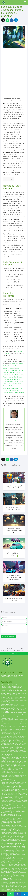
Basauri (7, 712)
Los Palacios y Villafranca (12, 787)
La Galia (20, 768)
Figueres (23, 755)
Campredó (22, 723)
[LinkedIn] (12, 20)
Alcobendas (14, 689)
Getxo (21, 758)
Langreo (11, 775)
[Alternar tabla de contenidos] (10, 179)
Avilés (6, 705)
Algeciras (13, 690)
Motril (25, 800)
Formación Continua (14, 366)
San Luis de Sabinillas (15, 836)
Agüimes (8, 686)
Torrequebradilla (18, 874)
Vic (7, 882)
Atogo (16, 704)
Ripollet (9, 828)
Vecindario (10, 879)
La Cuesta (7, 768)
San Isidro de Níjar (9, 835)
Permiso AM (14, 364)
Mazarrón (16, 794)
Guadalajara (8, 762)
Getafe (17, 758)
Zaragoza (17, 890)
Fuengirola (7, 757)
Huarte (21, 762)
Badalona (14, 707)
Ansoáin (10, 697)
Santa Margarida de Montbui (13, 854)
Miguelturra (16, 796)
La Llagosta (11, 771)
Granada (8, 761)
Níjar (22, 803)
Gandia (8, 758)
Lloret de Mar (7, 785)
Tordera (21, 869)
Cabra (5, 719)
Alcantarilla (7, 689)
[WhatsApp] (7, 20)
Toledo (6, 869)
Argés (12, 700)
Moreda (15, 800)
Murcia (4, 801)
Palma (9, 808)
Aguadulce (22, 685)
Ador (17, 685)
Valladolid (24, 876)
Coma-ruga (8, 739)
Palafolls (24, 807)
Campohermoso (15, 723)
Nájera (19, 801)
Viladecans (15, 882)
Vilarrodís (7, 886)
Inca (7, 765)
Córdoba (14, 739)
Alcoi (19, 689)
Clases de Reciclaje (9, 368)
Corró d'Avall (12, 740)
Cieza (21, 736)
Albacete (14, 686)
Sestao (15, 864)
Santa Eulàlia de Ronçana (14, 851)
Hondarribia (15, 762)
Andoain (21, 696)
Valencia (19, 876)
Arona (21, 700)
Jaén (18, 765)
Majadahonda (9, 792)
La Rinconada (9, 772)
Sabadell (8, 832)
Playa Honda (10, 817)
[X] (3, 20)
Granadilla (13, 761)
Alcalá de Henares (11, 687)
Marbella (12, 793)
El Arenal (7, 747)
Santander (8, 858)
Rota (11, 831)
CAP (6, 366)
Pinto (7, 815)
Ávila (2, 705)
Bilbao (13, 714)
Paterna (21, 810)
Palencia (4, 808)
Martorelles (5, 794)
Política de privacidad (12, 675)
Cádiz (4, 721)
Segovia (6, 864)
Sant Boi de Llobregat (14, 844)
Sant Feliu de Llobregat (12, 847)
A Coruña (3, 685)
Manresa (7, 793)
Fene (14, 755)
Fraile (2, 757)
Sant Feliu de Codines (12, 846)
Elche (7, 751)
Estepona (9, 755)
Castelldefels (9, 730)
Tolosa (10, 869)
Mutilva (14, 801)
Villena (13, 889)
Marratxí (24, 793)
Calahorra (14, 721)
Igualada (13, 764)
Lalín (6, 775)
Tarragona (7, 868)
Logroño (20, 785)
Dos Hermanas (13, 746)
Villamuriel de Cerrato (11, 888)
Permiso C (7, 812)
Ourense (9, 807)
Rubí (15, 831)
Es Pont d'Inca (8, 753)
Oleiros (14, 806)
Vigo (10, 882)
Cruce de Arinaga (13, 742)
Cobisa (7, 737)
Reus (19, 826)
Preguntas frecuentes (11, 676)
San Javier (18, 835)
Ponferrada (7, 818)
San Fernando (5, 833)
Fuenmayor (22, 757)
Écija (2, 747)
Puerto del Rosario (11, 822)
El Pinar (10, 748)
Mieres (11, 796)
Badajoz (9, 707)
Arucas (7, 704)
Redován (14, 825)
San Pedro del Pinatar (15, 838)
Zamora (12, 890)
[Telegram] (16, 20)
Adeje (13, 685)
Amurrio (15, 696)
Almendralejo (21, 693)
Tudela (22, 875)
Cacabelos (10, 719)
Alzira (10, 696)
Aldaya (8, 690)
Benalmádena (13, 712)
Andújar (5, 697)
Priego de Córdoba (10, 821)
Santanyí (14, 858)
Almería (7, 694)
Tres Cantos (16, 875)
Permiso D (13, 812)
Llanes (12, 783)
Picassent (9, 814)
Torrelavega (8, 872)
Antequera (16, 697)
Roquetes (6, 831)
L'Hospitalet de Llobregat (13, 767)
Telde (13, 868)
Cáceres (16, 719)
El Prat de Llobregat (18, 748)
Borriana (14, 716)
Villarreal (8, 889)
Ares (12, 698)
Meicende (22, 794)
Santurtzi (15, 863)
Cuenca (12, 743)
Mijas (22, 796)
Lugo (12, 789)
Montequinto (9, 800)
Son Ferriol (16, 865)
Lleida (17, 783)
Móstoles (20, 800)
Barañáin (19, 708)
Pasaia (16, 810)
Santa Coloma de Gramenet (12, 850)
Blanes (17, 714)
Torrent (4, 874)
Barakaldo (13, 708)
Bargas (15, 710)
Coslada (6, 742)
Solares (4, 865)
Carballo (18, 726)
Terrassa (17, 868)
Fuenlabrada (15, 757)
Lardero (22, 775)
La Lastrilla (8, 769)
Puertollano (8, 825)
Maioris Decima (9, 790)
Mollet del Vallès (10, 799)
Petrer (4, 814)
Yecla (7, 890)
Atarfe (11, 704)
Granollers (19, 761)
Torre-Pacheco (9, 871)
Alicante (8, 693)
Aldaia (3, 690)
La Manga (17, 771)
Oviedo (14, 807)
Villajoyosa (14, 886)
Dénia (11, 744)
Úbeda (3, 876)
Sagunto (14, 832)
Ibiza (9, 764)
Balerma (7, 708)
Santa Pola (9, 857)
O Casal (9, 804)
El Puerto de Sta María (11, 750)
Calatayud (20, 721)
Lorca (8, 786)
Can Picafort (3, 725)
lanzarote (16, 775)
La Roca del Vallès (18, 772)
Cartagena (18, 729)
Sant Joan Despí (12, 849)
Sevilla (20, 864)
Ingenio (11, 765)
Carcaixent (5, 729)
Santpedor (9, 863)
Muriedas (9, 801)
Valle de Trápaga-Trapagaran (6, 878)
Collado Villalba (14, 737)
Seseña (11, 864)
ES (3, 753)
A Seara (9, 685)
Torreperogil (10, 874)
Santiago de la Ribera (13, 860)
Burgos (19, 716)
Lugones (17, 789)
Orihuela (3, 807)
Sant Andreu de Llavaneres (12, 843)
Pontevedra (14, 818)
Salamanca (20, 832)
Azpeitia (15, 705)
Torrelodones (15, 872)
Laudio (6, 780)
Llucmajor (14, 785)
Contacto (3, 675)
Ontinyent (23, 806)
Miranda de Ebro (8, 797)
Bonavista (8, 716)
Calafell (9, 721)
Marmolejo (18, 793)
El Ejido (12, 747)
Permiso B (12, 811)
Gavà (13, 758)
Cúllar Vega (18, 743)
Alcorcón (24, 689)
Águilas (3, 686)
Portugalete (9, 819)
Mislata (15, 797)
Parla (12, 810)
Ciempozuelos (15, 736)
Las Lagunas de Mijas (13, 776)
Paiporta (19, 807)
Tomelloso (15, 869)
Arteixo (14, 703)
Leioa (7, 782)
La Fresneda (14, 768)
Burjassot (24, 716)
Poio (16, 817)
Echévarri (20, 746)
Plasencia (12, 815)
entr (20, 751)
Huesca (5, 764)
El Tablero (20, 750)
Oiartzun (9, 806)
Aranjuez (7, 698)
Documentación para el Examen (13, 392)
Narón (4, 803)
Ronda (10, 829)
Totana (10, 875)
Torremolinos (23, 872)
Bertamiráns (7, 714)
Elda (11, 751)
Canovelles (9, 726)
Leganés (11, 780)
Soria (21, 865)
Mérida (6, 796)
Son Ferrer (9, 865)
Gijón (25, 758)
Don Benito (17, 744)
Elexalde (16, 751)
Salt (25, 832)
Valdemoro (12, 876)
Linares (18, 782)
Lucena (8, 789)
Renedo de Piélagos (11, 826)
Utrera (7, 876)
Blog (21, 714)
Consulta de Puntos (17, 375)
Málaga (16, 792)
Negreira (17, 803)
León (11, 782)
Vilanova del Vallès (9, 885)
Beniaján (20, 712)
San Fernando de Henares (16, 833)
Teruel (22, 868)
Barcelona (9, 710)
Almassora (13, 693)
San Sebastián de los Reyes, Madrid (11, 840)
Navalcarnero (10, 803)
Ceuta (6, 735)
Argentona (7, 700)
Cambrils (7, 723)
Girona (7, 760)
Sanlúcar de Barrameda (12, 842)
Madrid (22, 789)
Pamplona (7, 810)
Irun (15, 765)
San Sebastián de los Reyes (12, 839)
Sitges (24, 864)
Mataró (11, 794)
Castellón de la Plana (10, 732)
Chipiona (9, 736)
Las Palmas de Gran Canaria (13, 778)
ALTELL (6, 696)
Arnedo (17, 700)
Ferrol (18, 755)
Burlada (4, 718)
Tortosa (6, 875)
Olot (18, 806)
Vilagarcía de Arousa (12, 883)
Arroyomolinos (8, 703)
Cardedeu (11, 729)
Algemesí (19, 690)
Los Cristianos (14, 786)
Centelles (8, 733)
